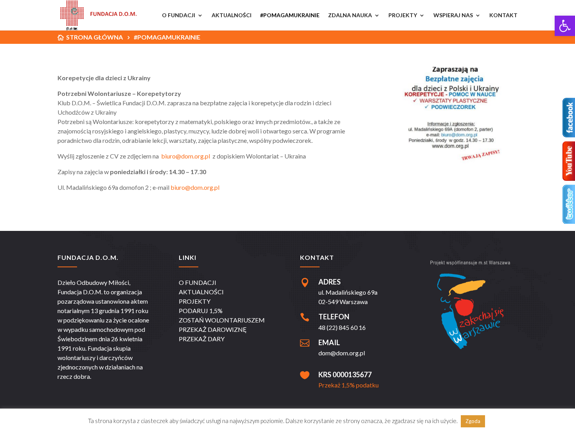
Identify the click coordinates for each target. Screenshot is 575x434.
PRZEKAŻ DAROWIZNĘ (213, 329)
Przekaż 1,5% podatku (348, 385)
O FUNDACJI (197, 282)
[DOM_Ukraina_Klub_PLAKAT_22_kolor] (449, 161)
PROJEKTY (194, 301)
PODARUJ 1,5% (201, 310)
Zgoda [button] (472, 421)
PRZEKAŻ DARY (202, 338)
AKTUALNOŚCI (201, 291)
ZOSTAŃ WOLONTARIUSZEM (222, 320)
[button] (565, 26)
